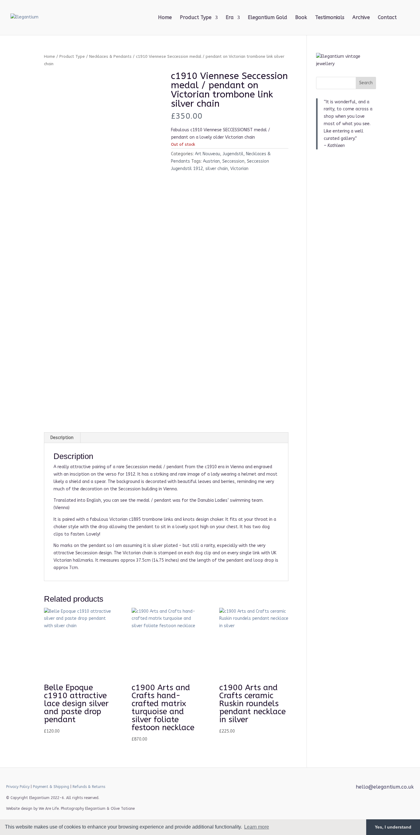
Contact (387, 17)
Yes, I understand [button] (393, 827)
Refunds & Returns (89, 787)
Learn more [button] (256, 826)
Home (165, 17)
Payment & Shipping (51, 787)
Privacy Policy (18, 787)
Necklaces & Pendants (110, 56)
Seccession (233, 161)
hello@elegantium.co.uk (385, 787)
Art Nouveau (207, 153)
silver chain (216, 168)
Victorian (239, 168)
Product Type (72, 56)
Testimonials (329, 17)
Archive (361, 17)
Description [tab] (61, 437)
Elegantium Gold (267, 17)
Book (301, 17)
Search (366, 82)
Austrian (211, 161)
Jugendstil (233, 153)
